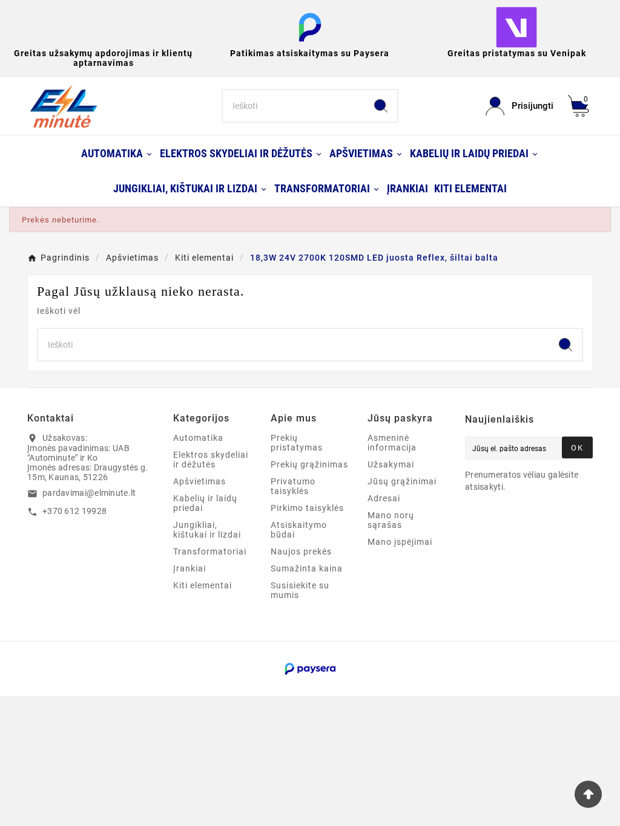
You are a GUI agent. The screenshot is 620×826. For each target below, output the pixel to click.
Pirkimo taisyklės (307, 508)
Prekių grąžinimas (309, 464)
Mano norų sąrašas (391, 520)
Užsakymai (391, 464)
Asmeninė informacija (392, 442)
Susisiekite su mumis (300, 590)
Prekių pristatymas (297, 442)
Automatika (198, 438)
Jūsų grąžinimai (402, 481)
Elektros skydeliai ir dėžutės (210, 459)
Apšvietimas (199, 481)
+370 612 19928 (74, 511)
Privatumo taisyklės (293, 486)
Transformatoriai (209, 551)
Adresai (384, 498)
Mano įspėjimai (400, 542)
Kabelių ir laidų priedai (205, 503)
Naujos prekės (301, 551)
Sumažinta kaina (307, 568)
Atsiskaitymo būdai (299, 529)
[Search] (381, 105)
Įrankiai (189, 568)
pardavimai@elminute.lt (89, 493)
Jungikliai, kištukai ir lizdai (207, 529)
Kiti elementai (202, 585)
